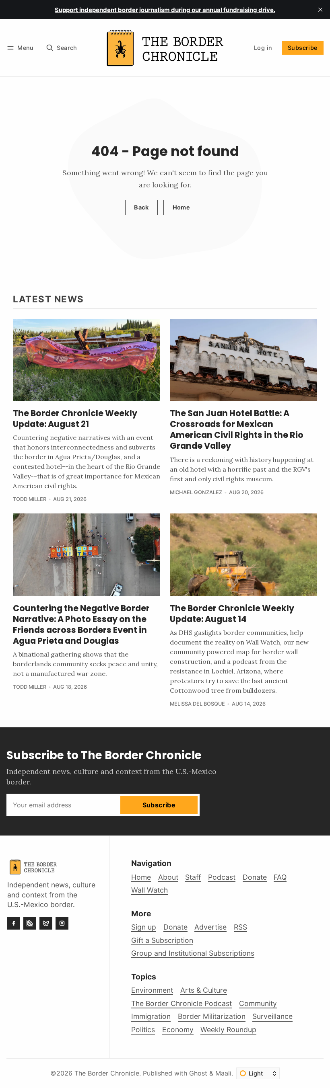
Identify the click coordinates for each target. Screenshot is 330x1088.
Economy (178, 1029)
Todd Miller (29, 499)
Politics (143, 1029)
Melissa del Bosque (197, 704)
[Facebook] (13, 923)
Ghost (198, 1073)
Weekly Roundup (228, 1029)
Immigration (151, 1016)
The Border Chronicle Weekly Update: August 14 (232, 613)
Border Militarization (211, 1016)
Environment (152, 990)
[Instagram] (62, 923)
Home (181, 207)
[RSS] (29, 923)
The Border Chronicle (106, 1073)
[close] (320, 9)
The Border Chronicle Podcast (181, 1003)
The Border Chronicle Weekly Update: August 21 (75, 418)
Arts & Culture (203, 990)
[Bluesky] (45, 923)
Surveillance (272, 1016)
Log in (263, 47)
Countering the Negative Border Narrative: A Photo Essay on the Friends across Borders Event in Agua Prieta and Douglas (81, 624)
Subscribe (303, 47)
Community (258, 1003)
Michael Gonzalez (196, 492)
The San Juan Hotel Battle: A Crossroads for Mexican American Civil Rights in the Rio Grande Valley (236, 429)
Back (141, 207)
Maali (223, 1073)
